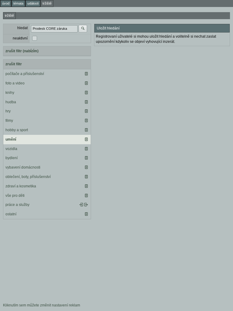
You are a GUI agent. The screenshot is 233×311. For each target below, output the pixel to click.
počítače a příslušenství (24, 74)
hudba (10, 102)
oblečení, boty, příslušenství (28, 177)
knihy (9, 93)
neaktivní (20, 38)
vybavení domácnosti (22, 167)
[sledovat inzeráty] (86, 74)
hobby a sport (16, 130)
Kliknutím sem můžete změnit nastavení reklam (41, 305)
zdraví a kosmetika (20, 186)
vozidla (11, 149)
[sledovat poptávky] (81, 205)
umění (10, 139)
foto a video (15, 83)
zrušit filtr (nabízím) (22, 51)
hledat (22, 28)
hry (8, 111)
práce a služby (17, 205)
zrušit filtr (13, 64)
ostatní (10, 214)
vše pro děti (15, 195)
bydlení (11, 158)
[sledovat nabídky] (86, 205)
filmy (9, 120)
